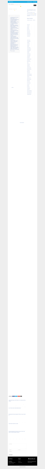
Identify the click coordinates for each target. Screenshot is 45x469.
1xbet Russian (28, 56)
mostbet (12, 87)
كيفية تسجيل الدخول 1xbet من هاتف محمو (31, 12)
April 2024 (28, 28)
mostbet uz (28, 76)
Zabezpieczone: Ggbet (13, 21)
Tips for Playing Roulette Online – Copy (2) (31, 9)
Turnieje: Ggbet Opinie (13, 42)
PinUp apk (28, 85)
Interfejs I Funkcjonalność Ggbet (14, 37)
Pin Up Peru (28, 84)
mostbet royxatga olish (29, 75)
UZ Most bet (28, 89)
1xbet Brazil (28, 51)
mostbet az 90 (28, 66)
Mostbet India (28, 71)
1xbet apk (28, 46)
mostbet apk (28, 65)
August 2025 (28, 24)
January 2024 (28, 32)
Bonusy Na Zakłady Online (13, 29)
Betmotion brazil (28, 61)
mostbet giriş (28, 70)
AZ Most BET (28, 57)
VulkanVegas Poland (29, 94)
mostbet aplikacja (22, 122)
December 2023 (28, 33)
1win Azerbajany (28, 41)
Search (27, 4)
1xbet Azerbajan (28, 47)
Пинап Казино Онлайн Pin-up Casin (13, 423)
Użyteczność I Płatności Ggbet (14, 40)
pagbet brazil (28, 80)
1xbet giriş (28, 52)
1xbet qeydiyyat (28, 55)
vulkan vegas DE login (29, 90)
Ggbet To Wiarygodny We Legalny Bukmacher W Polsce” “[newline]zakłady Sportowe (14, 27)
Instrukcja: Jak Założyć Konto (13, 41)
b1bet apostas (28, 60)
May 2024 (28, 27)
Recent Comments (30, 18)
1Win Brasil (28, 42)
